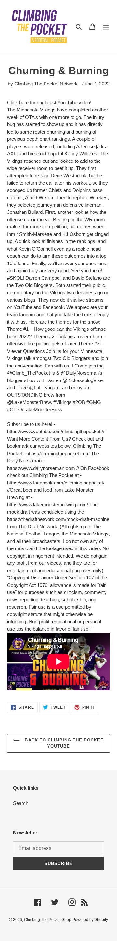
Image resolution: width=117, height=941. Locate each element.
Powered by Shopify (90, 919)
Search (20, 803)
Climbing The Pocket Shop (47, 919)
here (24, 102)
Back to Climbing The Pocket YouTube (63, 743)
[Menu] (106, 26)
